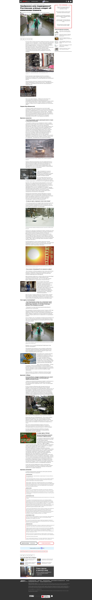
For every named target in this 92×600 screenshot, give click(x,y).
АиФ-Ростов (22, 36)
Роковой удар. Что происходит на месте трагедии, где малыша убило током (63, 20)
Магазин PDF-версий (46, 580)
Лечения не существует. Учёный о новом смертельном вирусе (64, 49)
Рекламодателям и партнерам (33, 581)
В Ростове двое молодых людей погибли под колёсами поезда (63, 25)
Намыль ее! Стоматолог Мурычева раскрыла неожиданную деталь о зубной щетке (65, 35)
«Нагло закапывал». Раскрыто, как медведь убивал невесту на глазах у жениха (65, 42)
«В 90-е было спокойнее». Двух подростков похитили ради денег (65, 31)
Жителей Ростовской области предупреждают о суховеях (47, 563)
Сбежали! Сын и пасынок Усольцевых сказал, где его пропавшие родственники (65, 45)
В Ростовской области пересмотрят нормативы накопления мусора (63, 12)
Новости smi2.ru (23, 577)
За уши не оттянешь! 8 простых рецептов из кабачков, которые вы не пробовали (65, 38)
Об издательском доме (32, 580)
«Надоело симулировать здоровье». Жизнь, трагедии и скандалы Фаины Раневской (63, 16)
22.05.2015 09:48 (22, 4)
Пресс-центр (40, 580)
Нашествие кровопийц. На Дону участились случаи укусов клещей (30, 560)
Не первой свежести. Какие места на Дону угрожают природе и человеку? (30, 563)
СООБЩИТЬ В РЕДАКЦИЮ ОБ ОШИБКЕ (46, 581)
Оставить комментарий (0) (46, 543)
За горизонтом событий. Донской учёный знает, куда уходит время (47, 559)
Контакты (67, 580)
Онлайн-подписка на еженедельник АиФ (58, 580)
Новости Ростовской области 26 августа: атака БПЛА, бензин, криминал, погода (63, 8)
